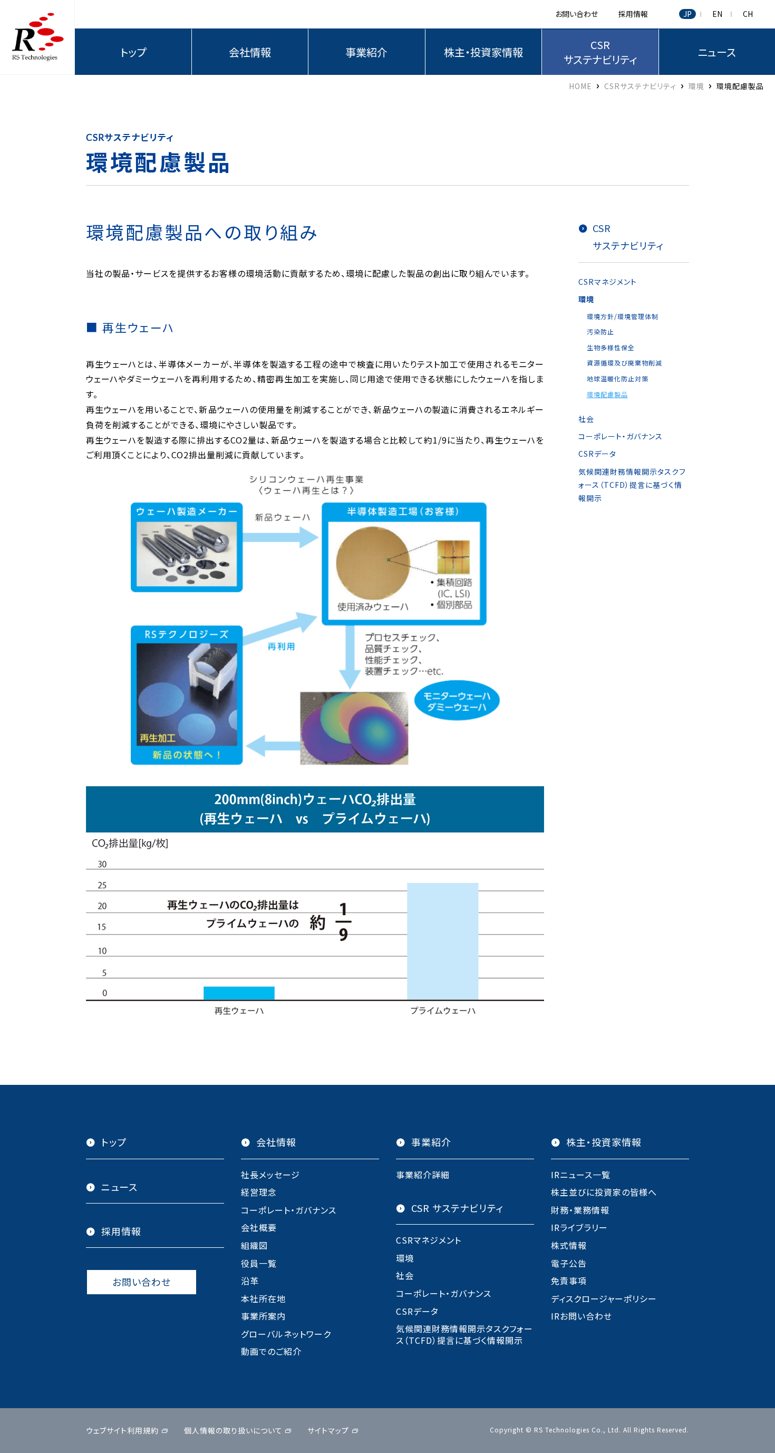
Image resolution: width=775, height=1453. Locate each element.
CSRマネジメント (607, 281)
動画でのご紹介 (271, 1351)
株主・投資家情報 (483, 52)
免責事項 (569, 1280)
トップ (133, 52)
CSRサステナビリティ (600, 52)
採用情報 (633, 13)
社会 (586, 418)
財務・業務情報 (580, 1210)
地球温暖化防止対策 (617, 378)
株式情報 (569, 1245)
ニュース (119, 1187)
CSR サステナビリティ (457, 1208)
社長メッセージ (270, 1174)
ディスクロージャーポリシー (604, 1298)
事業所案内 (263, 1316)
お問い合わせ (576, 13)
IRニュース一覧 (581, 1174)
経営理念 (259, 1192)
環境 (586, 299)
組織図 (254, 1245)
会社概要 (259, 1227)
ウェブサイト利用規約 (122, 1430)
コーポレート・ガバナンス (620, 436)
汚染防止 (600, 331)
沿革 (250, 1280)
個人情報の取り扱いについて (233, 1430)
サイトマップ (328, 1430)
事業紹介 (366, 52)
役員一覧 (259, 1263)
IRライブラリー (579, 1227)
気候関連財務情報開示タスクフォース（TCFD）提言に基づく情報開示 (632, 484)
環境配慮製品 (607, 394)
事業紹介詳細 (423, 1174)
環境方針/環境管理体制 (622, 316)
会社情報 (250, 52)
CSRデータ (597, 453)
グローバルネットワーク (286, 1334)
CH (748, 14)
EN (717, 14)
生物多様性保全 (611, 347)
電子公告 (569, 1263)
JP (687, 14)
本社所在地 (263, 1298)
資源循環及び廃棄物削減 (624, 362)
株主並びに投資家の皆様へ (604, 1192)
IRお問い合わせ (581, 1316)
